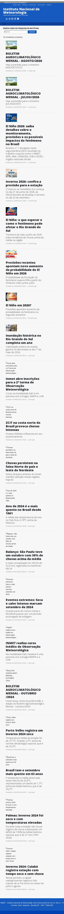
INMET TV (7, 19)
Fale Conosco (41, 4)
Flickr (18, 19)
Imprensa (25, 4)
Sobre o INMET (17, 4)
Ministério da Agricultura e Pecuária (16, 15)
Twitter (12, 19)
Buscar (32, 32)
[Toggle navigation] (4, 24)
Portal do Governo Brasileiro (15, 2)
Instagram (9, 19)
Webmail (49, 4)
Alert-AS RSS (15, 19)
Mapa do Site (32, 4)
